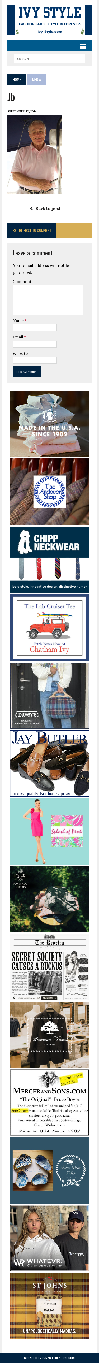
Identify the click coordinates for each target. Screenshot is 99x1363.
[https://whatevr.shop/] (49, 1268)
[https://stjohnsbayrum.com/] (49, 1335)
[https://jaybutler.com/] (49, 793)
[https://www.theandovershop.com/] (49, 521)
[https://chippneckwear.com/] (49, 590)
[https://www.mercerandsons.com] (49, 1132)
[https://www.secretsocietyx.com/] (49, 997)
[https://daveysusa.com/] (49, 725)
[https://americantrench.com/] (49, 1064)
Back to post (47, 208)
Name (19, 321)
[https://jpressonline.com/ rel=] (49, 454)
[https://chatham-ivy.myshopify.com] (49, 658)
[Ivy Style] (49, 20)
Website (20, 353)
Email (18, 337)
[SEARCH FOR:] (49, 58)
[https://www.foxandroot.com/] (49, 929)
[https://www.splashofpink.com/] (49, 861)
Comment (22, 281)
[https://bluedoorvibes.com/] (49, 1200)
